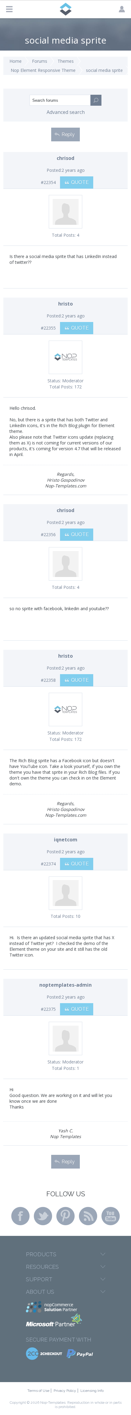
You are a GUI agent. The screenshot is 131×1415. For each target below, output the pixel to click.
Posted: (54, 170)
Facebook (20, 1216)
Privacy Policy (65, 1390)
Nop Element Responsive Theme (43, 70)
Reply (68, 134)
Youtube (110, 1216)
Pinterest (65, 1216)
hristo (65, 304)
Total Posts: (64, 235)
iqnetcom (65, 840)
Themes (66, 61)
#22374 (48, 864)
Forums (39, 61)
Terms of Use (38, 1390)
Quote (80, 182)
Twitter (43, 1216)
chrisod (65, 158)
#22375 (48, 1009)
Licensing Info (92, 1390)
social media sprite (104, 70)
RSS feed (88, 1216)
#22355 (48, 328)
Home (15, 61)
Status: (54, 381)
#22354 (48, 182)
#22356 (48, 534)
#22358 (48, 680)
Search (95, 100)
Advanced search (66, 112)
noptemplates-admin (65, 985)
